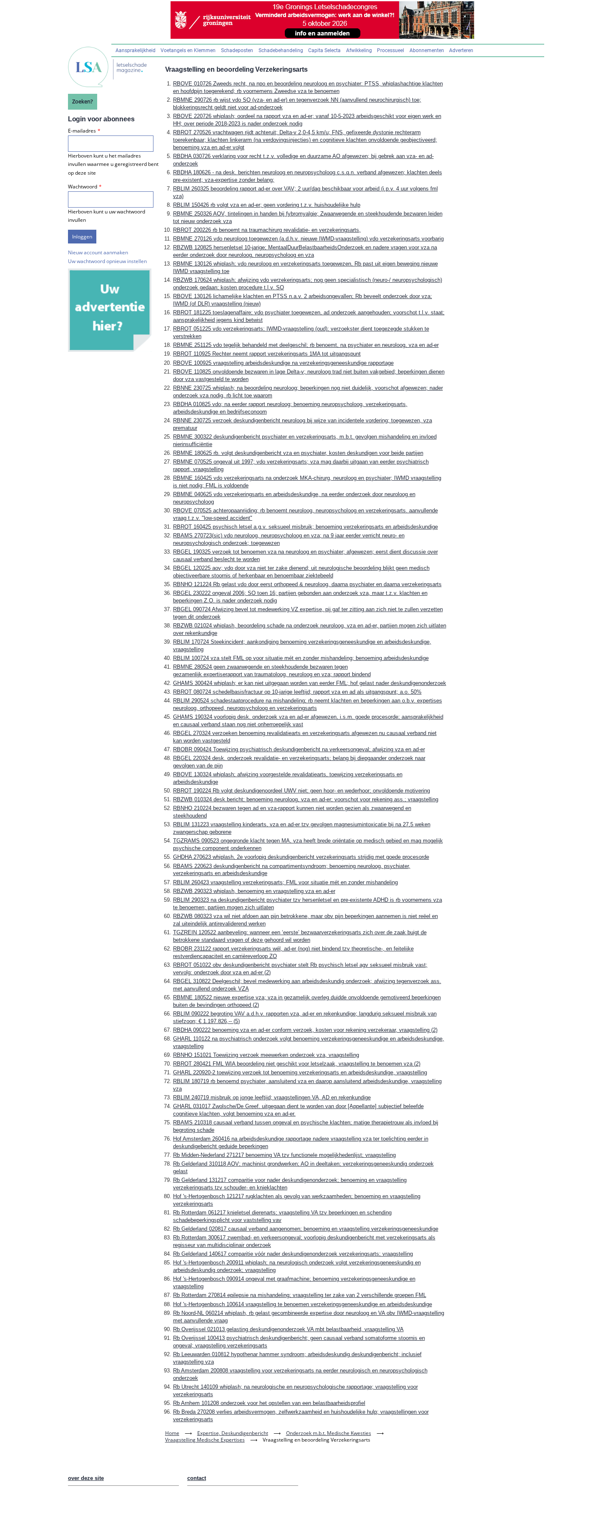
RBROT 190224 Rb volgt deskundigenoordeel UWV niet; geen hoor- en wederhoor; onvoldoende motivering (301, 791)
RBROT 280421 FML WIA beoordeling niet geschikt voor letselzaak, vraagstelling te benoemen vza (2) (296, 1064)
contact (196, 1478)
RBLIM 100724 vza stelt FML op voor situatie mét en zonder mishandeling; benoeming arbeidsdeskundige (301, 658)
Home (172, 1433)
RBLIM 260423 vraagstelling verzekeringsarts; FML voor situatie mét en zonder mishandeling (285, 882)
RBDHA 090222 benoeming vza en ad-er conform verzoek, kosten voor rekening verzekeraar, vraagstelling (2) (305, 1030)
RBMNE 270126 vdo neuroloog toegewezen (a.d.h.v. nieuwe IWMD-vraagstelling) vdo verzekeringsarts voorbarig (308, 239)
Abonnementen (427, 50)
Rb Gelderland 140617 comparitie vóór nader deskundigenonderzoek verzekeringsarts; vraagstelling (293, 1254)
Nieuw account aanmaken (98, 252)
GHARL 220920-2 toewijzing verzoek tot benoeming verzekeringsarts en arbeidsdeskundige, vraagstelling (300, 1072)
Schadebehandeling (281, 50)
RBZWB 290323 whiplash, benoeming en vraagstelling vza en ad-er (254, 891)
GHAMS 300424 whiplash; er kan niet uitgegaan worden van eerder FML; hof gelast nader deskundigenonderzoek (309, 683)
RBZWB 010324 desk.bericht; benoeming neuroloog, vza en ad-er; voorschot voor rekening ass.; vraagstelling (305, 799)
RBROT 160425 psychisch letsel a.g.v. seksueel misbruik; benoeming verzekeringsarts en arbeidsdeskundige (305, 527)
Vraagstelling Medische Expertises (205, 1439)
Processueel (390, 50)
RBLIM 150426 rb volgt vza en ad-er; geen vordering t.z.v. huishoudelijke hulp (266, 205)
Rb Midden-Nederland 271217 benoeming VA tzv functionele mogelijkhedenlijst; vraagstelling (284, 1155)
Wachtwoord (82, 186)
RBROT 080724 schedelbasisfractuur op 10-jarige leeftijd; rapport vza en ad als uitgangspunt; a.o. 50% (297, 692)
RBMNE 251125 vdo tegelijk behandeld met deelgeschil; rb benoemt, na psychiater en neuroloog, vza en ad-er (306, 345)
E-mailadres (82, 130)
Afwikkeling (359, 50)
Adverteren (461, 50)
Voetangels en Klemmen (188, 50)
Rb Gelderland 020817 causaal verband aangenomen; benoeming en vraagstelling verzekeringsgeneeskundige (305, 1229)
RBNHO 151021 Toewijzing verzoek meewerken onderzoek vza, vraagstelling (266, 1055)
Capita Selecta (324, 50)
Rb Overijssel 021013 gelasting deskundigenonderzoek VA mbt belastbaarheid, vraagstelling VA (288, 1329)
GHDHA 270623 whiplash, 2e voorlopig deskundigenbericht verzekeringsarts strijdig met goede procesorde (301, 857)
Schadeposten (237, 50)
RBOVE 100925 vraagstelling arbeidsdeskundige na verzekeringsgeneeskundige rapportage (283, 363)
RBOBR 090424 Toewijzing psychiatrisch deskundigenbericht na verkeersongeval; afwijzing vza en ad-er (299, 749)
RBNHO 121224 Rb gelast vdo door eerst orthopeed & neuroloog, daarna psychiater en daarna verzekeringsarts (307, 584)
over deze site (86, 1478)
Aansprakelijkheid (136, 50)
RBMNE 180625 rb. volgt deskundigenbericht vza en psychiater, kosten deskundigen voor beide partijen (298, 453)
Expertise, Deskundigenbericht (232, 1433)
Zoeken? (82, 101)
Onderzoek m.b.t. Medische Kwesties (328, 1433)
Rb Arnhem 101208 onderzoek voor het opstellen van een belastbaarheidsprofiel (269, 1403)
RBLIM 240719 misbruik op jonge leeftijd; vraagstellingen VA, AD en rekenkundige (272, 1097)
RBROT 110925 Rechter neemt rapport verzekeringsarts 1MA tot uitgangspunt (267, 354)
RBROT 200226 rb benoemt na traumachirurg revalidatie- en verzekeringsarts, (267, 230)
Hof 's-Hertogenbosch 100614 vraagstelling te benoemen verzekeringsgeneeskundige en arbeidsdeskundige (302, 1304)
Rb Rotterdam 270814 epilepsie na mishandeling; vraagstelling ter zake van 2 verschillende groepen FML (299, 1295)
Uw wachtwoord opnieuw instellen (107, 261)
